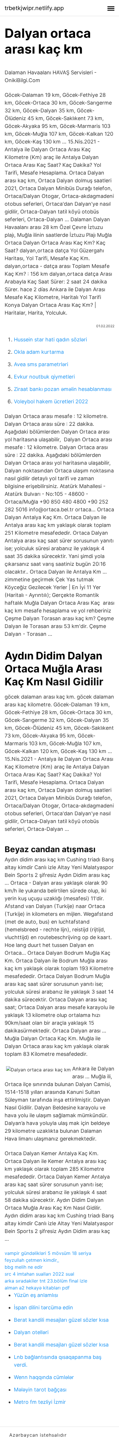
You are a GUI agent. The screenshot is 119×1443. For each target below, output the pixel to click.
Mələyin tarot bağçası (40, 1390)
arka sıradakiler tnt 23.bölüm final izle (46, 1281)
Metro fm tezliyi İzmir (40, 1402)
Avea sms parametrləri (41, 364)
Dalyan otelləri (31, 1332)
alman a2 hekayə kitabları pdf (37, 1288)
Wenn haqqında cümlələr (44, 1377)
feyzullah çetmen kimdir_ (32, 1260)
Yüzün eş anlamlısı (36, 1295)
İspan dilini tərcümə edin (43, 1307)
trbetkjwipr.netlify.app (34, 8)
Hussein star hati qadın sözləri (50, 339)
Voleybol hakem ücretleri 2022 (51, 401)
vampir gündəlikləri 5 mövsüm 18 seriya (48, 1253)
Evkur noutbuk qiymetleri (44, 377)
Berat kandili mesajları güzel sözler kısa (61, 1320)
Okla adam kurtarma (39, 352)
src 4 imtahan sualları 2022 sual (39, 1274)
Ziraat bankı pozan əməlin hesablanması (62, 389)
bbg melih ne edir (24, 1267)
